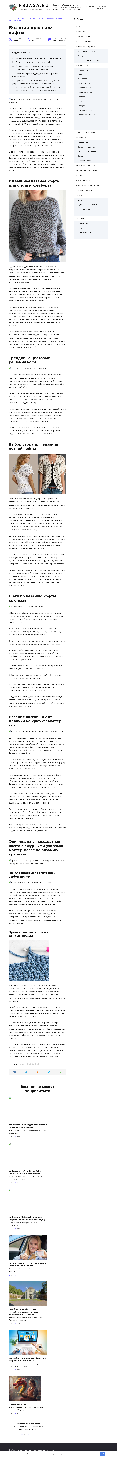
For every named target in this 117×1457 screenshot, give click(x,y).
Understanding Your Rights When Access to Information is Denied (25, 1172)
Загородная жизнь (84, 36)
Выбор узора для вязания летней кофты (35, 66)
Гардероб (81, 31)
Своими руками (83, 180)
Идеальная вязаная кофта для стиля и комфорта (39, 58)
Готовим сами (83, 223)
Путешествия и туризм (87, 205)
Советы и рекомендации (88, 185)
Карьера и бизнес (84, 41)
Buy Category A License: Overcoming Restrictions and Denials (27, 1264)
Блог (78, 26)
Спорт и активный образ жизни (90, 60)
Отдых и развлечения (86, 165)
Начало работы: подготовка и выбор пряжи (40, 87)
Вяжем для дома (84, 83)
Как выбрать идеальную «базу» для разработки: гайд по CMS (27, 1359)
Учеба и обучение (84, 190)
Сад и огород (83, 214)
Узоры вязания (84, 124)
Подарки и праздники (86, 170)
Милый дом (81, 137)
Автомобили (83, 200)
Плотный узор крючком (28, 1423)
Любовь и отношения (87, 151)
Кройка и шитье (31, 18)
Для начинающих (85, 110)
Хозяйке (80, 218)
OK (102, 1454)
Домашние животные (86, 147)
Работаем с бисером (86, 115)
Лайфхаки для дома (85, 132)
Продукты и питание (86, 56)
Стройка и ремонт (85, 160)
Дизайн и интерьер (85, 142)
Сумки (79, 74)
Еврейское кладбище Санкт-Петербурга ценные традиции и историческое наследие (25, 1312)
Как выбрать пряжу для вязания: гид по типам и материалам (28, 1126)
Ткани (80, 119)
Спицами (80, 128)
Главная (90, 6)
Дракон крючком (17, 1404)
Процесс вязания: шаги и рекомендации (38, 90)
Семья (80, 156)
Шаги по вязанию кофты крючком (32, 70)
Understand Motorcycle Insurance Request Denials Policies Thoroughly (27, 1218)
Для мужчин (83, 106)
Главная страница (16, 18)
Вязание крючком (46, 18)
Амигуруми (82, 78)
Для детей (82, 97)
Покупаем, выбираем (86, 228)
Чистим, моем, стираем (87, 237)
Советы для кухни (85, 232)
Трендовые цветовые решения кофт (33, 62)
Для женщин (83, 101)
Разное (79, 175)
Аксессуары (83, 70)
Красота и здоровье (85, 46)
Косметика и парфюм (86, 51)
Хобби (79, 195)
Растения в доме (85, 209)
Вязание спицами (85, 92)
